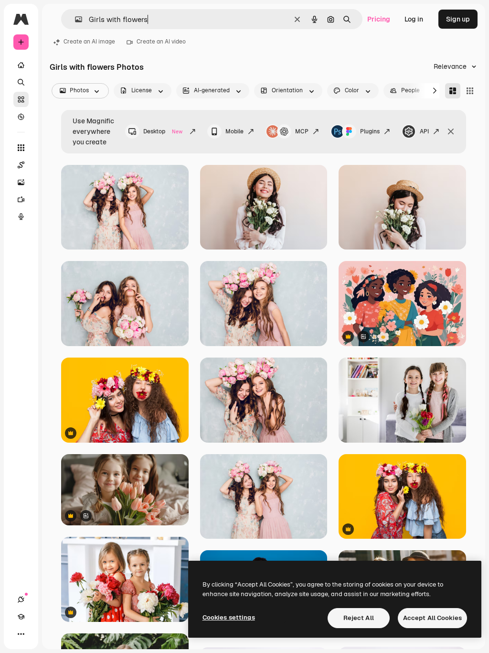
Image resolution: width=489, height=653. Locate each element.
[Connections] (21, 599)
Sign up (458, 19)
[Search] (21, 82)
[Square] (470, 90)
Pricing (378, 19)
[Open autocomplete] (75, 19)
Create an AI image (89, 41)
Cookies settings (228, 617)
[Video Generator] (21, 199)
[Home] (21, 65)
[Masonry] (452, 90)
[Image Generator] (21, 182)
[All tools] (21, 147)
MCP (301, 131)
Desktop (162, 131)
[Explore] (21, 116)
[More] (21, 634)
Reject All (358, 618)
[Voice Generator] (21, 216)
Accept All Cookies (432, 618)
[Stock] (21, 99)
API (424, 131)
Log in (413, 19)
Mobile (234, 131)
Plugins (370, 131)
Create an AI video (161, 41)
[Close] (451, 131)
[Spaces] (21, 165)
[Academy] (21, 616)
